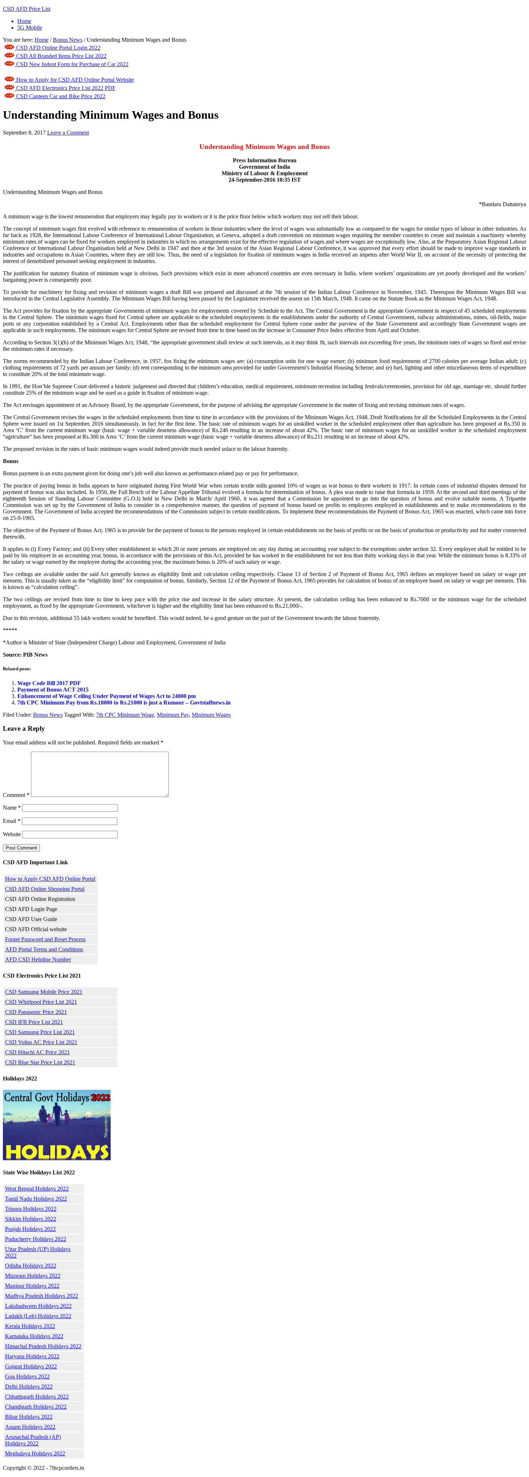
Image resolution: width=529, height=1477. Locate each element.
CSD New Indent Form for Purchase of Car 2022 (71, 64)
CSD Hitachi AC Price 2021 (37, 1052)
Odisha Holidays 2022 (30, 1266)
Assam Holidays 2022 (30, 1427)
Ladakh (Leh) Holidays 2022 (38, 1316)
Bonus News (48, 715)
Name (12, 808)
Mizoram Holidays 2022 (32, 1276)
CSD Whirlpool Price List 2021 (41, 1002)
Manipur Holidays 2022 (32, 1286)
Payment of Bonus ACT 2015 (53, 690)
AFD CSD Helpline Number (38, 959)
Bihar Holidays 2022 (29, 1417)
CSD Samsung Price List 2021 (40, 1032)
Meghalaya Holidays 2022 (35, 1453)
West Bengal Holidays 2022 (37, 1189)
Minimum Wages (211, 715)
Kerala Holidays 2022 (30, 1326)
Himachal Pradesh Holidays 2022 (43, 1346)
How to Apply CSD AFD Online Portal (50, 879)
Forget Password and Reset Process (45, 939)
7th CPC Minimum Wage (125, 715)
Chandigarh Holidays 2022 (36, 1407)
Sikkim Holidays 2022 (30, 1219)
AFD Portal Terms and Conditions (44, 949)
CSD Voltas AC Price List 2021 (41, 1042)
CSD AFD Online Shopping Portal (45, 889)
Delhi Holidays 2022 (29, 1386)
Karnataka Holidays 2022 (34, 1336)
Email (12, 821)
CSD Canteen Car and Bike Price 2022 (60, 96)
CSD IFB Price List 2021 (34, 1022)
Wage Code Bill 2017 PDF (49, 683)
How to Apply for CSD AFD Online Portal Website (74, 80)
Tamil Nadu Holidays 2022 (36, 1199)
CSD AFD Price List (26, 9)
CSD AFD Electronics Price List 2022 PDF (65, 88)
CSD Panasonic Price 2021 (36, 1012)
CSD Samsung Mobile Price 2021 (43, 992)
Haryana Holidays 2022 (32, 1356)
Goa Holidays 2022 (27, 1376)
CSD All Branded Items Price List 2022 (61, 56)
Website (12, 834)
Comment (16, 795)
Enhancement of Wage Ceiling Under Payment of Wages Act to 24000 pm (106, 696)
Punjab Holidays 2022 (30, 1229)
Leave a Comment (68, 133)
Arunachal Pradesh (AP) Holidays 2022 (33, 1440)
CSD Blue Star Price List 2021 (40, 1062)
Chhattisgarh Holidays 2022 (37, 1397)
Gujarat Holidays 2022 (31, 1366)
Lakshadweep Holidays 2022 (38, 1306)
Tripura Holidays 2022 (30, 1209)
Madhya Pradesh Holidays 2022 (41, 1296)
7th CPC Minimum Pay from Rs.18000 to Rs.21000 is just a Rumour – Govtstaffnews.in (124, 702)
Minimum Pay (173, 715)
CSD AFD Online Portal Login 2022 (57, 48)
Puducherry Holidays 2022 (35, 1239)
